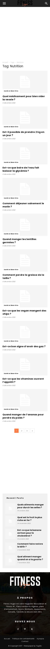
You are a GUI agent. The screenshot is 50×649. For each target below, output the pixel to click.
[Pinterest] (25, 629)
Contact (25, 641)
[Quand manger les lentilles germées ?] (25, 225)
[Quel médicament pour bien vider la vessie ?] (25, 82)
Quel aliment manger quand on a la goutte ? (30, 558)
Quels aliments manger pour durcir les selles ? (30, 506)
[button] (4, 3)
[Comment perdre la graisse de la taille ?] (25, 260)
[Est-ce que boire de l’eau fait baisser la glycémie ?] (25, 153)
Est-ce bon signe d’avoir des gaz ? (24, 346)
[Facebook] (18, 629)
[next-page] (32, 431)
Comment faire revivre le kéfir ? (30, 545)
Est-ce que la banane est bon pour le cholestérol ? (29, 533)
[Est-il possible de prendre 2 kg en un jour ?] (25, 117)
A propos (40, 639)
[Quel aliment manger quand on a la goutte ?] (10, 560)
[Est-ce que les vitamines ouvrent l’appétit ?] (25, 364)
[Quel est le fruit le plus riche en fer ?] (10, 521)
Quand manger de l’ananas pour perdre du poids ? (23, 416)
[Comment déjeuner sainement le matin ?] (25, 189)
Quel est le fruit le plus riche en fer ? (29, 519)
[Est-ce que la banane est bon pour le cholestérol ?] (10, 534)
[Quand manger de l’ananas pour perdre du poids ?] (25, 400)
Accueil (5, 62)
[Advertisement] (25, 33)
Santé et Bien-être (11, 91)
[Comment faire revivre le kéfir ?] (10, 548)
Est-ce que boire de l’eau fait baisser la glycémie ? (21, 169)
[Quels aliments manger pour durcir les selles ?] (10, 508)
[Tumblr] (31, 629)
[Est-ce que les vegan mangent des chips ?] (25, 296)
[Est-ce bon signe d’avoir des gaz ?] (25, 332)
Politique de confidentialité (23, 639)
